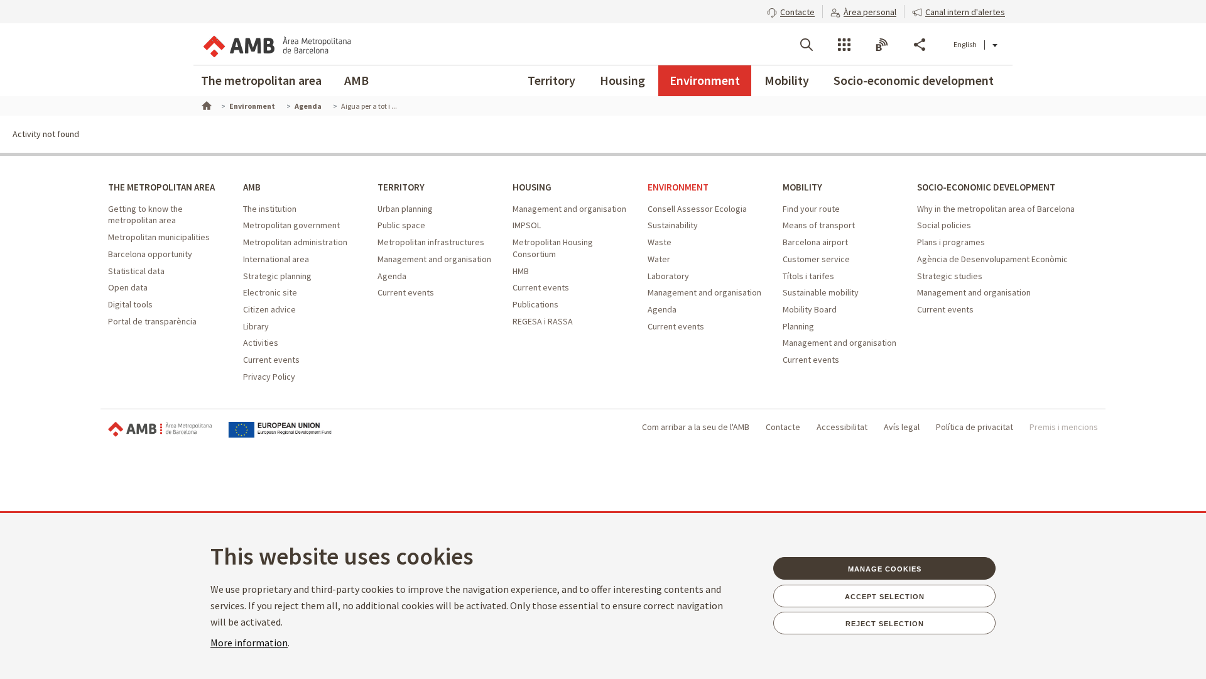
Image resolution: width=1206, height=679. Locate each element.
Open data (128, 287)
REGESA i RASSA (543, 321)
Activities (260, 342)
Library (256, 326)
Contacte (783, 427)
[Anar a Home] (205, 104)
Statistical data (136, 271)
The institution (269, 208)
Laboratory (668, 276)
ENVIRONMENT (678, 187)
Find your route (811, 208)
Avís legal (902, 427)
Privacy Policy (269, 376)
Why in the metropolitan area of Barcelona (996, 208)
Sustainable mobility (821, 292)
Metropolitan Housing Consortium (553, 248)
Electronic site (270, 292)
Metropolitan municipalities (159, 237)
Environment (705, 80)
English (965, 44)
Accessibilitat (842, 427)
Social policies (944, 225)
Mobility (786, 80)
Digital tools (130, 304)
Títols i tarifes (808, 276)
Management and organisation (434, 259)
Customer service (816, 259)
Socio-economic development (914, 80)
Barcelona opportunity (150, 254)
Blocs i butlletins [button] (882, 44)
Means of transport (819, 225)
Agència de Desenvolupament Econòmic (992, 259)
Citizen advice (269, 309)
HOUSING (532, 187)
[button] (791, 10)
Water (659, 259)
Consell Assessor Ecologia (697, 208)
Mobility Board (810, 309)
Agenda (392, 276)
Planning (798, 326)
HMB (521, 271)
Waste (659, 242)
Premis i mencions (1063, 427)
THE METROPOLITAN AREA (161, 187)
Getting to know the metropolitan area (145, 214)
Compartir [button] (919, 44)
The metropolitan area (261, 80)
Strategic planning (277, 276)
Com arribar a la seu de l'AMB (695, 427)
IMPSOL (527, 225)
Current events (271, 359)
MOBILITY (802, 187)
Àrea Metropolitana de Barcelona (160, 430)
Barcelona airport (815, 242)
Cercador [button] (806, 44)
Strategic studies (949, 276)
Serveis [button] (844, 44)
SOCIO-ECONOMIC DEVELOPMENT (986, 187)
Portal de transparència (152, 321)
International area (276, 259)
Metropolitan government (291, 225)
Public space (401, 225)
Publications (535, 304)
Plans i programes (951, 242)
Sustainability (673, 225)
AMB (356, 80)
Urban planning (405, 208)
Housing (622, 80)
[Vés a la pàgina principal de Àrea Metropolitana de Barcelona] (276, 44)
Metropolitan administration (295, 242)
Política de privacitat (974, 427)
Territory (551, 80)
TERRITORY (401, 187)
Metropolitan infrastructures (431, 242)
